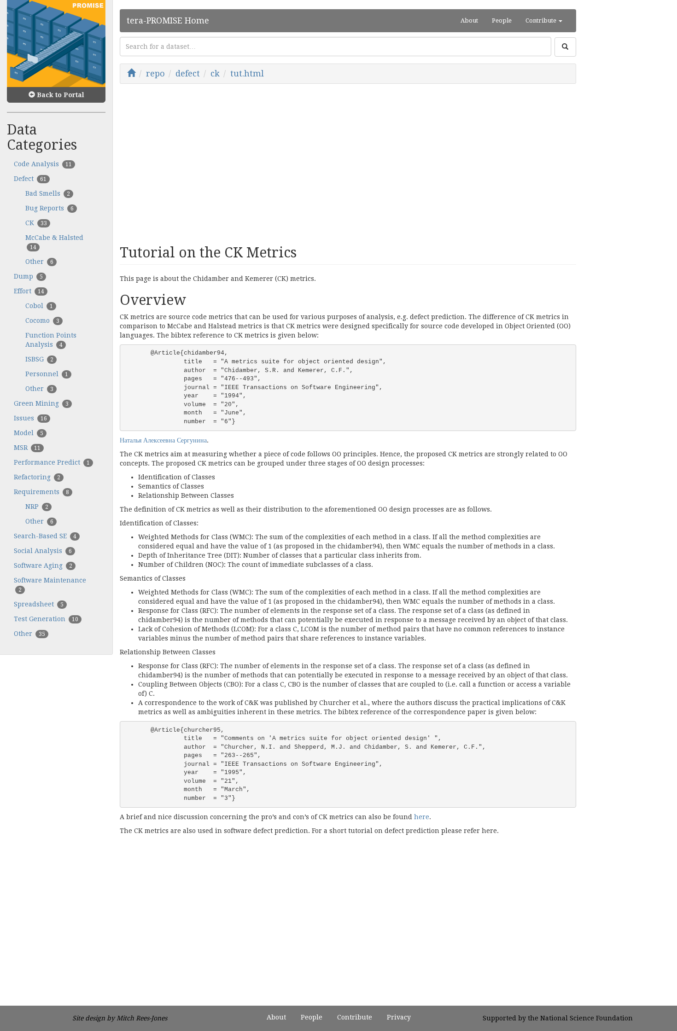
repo (155, 73)
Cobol (39, 305)
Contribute (354, 1017)
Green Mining (41, 403)
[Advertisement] (348, 162)
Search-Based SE (45, 536)
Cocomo (42, 320)
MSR (27, 447)
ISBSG (39, 359)
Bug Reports (49, 208)
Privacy (399, 1017)
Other (39, 261)
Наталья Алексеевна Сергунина (163, 440)
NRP (36, 506)
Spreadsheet (39, 604)
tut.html (247, 73)
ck (215, 73)
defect (187, 73)
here (421, 817)
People (502, 20)
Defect (30, 178)
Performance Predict (52, 462)
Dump (28, 276)
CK (36, 223)
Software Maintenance (50, 585)
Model (28, 433)
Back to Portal (59, 95)
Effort (29, 291)
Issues (30, 418)
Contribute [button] (541, 20)
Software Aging (43, 565)
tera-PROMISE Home (168, 20)
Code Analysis (43, 164)
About (469, 20)
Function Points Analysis (50, 340)
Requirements (41, 491)
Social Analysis (43, 550)
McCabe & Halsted (54, 242)
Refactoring (37, 477)
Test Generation (46, 619)
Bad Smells (47, 193)
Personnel (46, 374)
